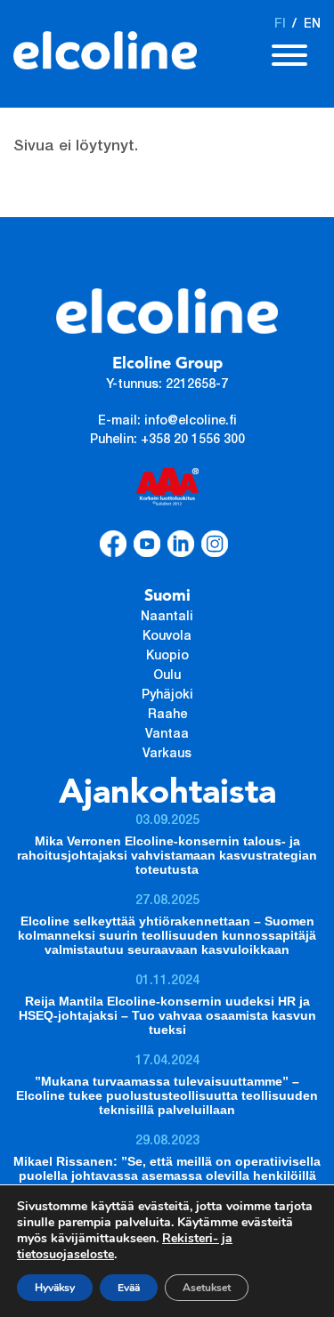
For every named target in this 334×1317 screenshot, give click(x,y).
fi (280, 25)
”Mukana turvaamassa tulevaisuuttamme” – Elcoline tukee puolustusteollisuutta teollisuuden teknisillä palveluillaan (167, 1095)
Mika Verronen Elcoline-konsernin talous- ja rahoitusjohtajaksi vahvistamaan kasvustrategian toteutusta (167, 855)
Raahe (167, 715)
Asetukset (207, 1288)
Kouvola (167, 637)
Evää (129, 1288)
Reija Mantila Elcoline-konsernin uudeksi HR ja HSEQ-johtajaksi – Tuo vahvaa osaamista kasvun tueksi (167, 1015)
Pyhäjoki (167, 696)
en (312, 25)
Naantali (167, 617)
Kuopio (167, 656)
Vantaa (167, 735)
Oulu (167, 676)
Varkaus (167, 754)
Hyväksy (55, 1288)
